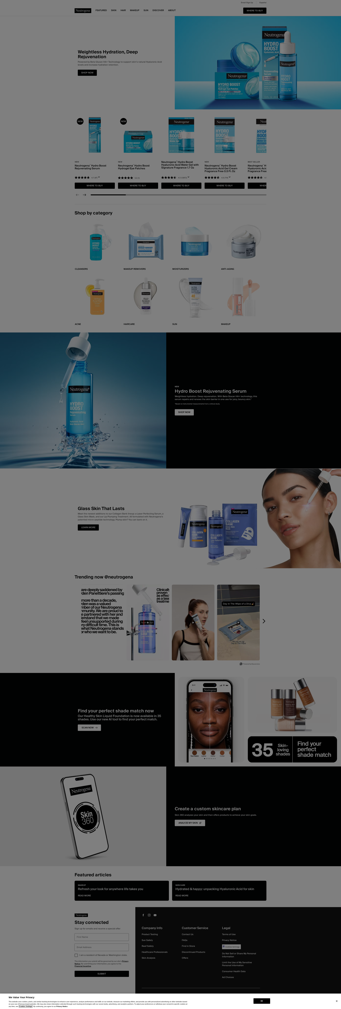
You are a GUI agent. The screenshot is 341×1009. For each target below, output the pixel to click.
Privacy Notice (62, 1006)
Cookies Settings (25, 1006)
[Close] (337, 1001)
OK (262, 1001)
